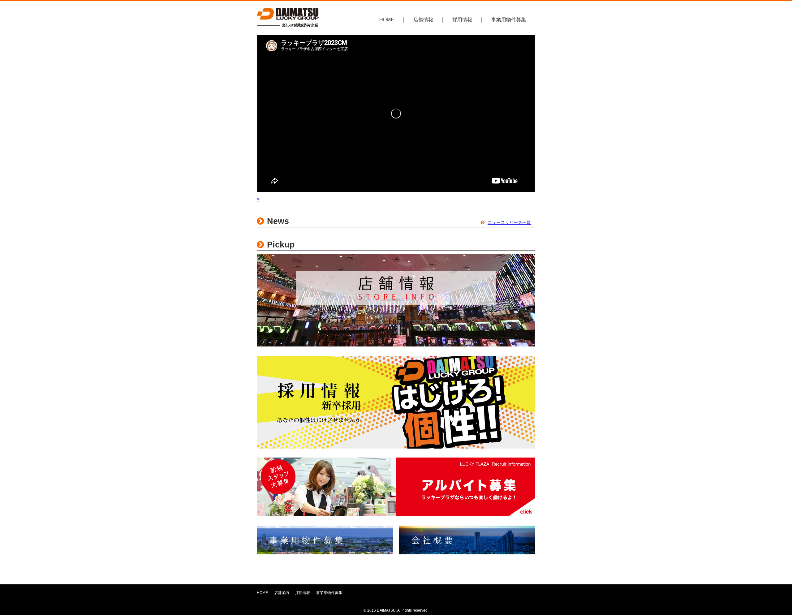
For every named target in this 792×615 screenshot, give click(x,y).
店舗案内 (281, 593)
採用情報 (462, 19)
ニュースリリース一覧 (509, 222)
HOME (386, 19)
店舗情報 (423, 19)
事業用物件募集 (508, 19)
